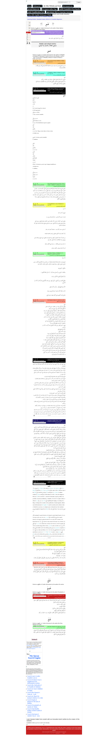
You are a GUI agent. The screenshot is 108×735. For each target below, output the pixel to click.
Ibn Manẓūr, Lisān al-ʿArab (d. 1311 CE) (56, 300)
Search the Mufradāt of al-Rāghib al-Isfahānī (34, 686)
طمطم (29, 28)
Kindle (33, 645)
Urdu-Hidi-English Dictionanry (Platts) (39, 15)
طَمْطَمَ (29, 25)
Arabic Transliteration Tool (36, 12)
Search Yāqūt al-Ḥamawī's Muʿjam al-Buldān (33, 701)
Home (29, 6)
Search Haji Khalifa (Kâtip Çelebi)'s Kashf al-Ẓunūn (34, 710)
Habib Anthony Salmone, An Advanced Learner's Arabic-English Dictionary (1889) (56, 89)
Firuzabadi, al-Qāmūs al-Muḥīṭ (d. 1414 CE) (56, 596)
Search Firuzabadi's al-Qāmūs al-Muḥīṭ (34, 706)
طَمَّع (28, 36)
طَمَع (28, 32)
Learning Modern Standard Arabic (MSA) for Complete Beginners (44, 19)
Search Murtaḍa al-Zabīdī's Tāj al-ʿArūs (33, 715)
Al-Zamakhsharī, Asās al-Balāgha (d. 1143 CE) (56, 204)
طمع (28, 34)
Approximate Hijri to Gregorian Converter (59, 12)
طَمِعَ (28, 37)
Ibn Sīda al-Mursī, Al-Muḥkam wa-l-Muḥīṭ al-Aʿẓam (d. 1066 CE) (56, 253)
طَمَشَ (29, 22)
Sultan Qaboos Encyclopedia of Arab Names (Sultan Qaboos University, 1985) (54, 32)
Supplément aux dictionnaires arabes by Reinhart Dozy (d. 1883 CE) (56, 359)
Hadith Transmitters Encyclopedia (69, 9)
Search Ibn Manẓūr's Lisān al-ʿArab (33, 693)
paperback (28, 645)
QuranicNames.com (33, 9)
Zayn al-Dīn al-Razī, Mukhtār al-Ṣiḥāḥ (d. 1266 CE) (56, 61)
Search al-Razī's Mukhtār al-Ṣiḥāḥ (35, 689)
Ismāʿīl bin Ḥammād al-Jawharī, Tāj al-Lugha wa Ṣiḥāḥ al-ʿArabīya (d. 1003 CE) (56, 184)
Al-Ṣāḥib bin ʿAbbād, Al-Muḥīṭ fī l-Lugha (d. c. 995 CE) (56, 73)
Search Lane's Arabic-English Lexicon (34, 677)
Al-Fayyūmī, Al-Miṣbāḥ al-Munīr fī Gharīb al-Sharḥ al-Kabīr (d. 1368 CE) (56, 563)
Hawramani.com (68, 6)
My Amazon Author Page (49, 9)
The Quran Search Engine (34, 657)
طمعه (28, 41)
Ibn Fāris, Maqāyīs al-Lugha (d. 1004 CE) (56, 626)
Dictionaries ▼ (37, 6)
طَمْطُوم (29, 30)
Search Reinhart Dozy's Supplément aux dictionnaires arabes (34, 681)
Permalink (34, 73)
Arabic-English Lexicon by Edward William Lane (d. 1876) (56, 482)
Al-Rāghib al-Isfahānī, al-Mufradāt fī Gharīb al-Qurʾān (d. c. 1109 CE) (56, 543)
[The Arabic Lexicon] (26, 2)
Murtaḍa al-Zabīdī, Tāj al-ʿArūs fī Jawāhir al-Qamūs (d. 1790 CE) (56, 421)
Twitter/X (34, 639)
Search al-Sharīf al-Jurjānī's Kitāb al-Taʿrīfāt (35, 697)
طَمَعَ (28, 39)
